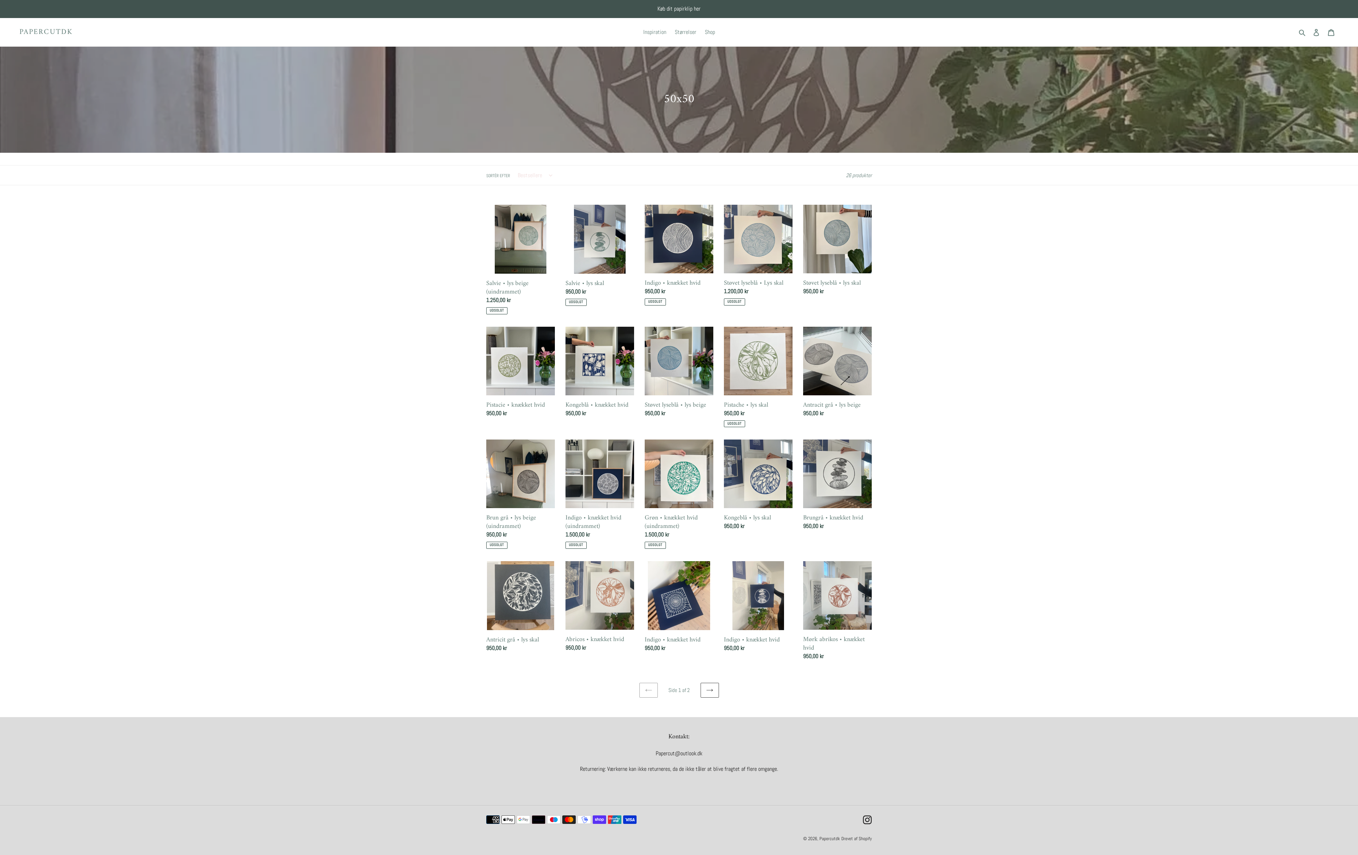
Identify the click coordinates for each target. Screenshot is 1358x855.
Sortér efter (498, 176)
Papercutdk (45, 32)
